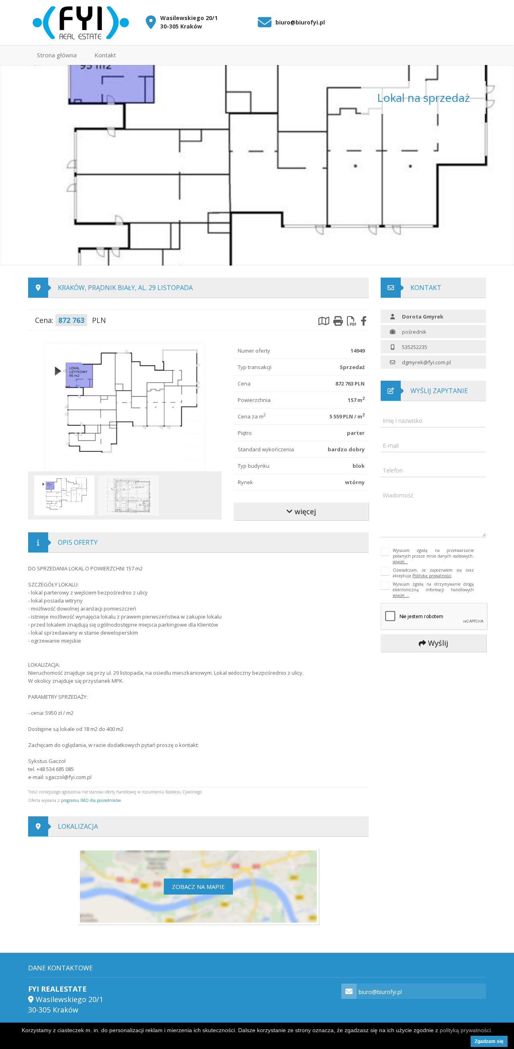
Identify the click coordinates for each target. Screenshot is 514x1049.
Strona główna (57, 55)
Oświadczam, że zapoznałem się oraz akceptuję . (433, 572)
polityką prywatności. (466, 1030)
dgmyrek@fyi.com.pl (426, 362)
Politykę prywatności (431, 575)
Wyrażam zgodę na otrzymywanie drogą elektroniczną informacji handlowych (433, 589)
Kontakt (105, 55)
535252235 (414, 347)
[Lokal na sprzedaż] (125, 406)
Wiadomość (398, 495)
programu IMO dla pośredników (91, 800)
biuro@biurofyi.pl (300, 22)
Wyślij (437, 643)
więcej (304, 511)
